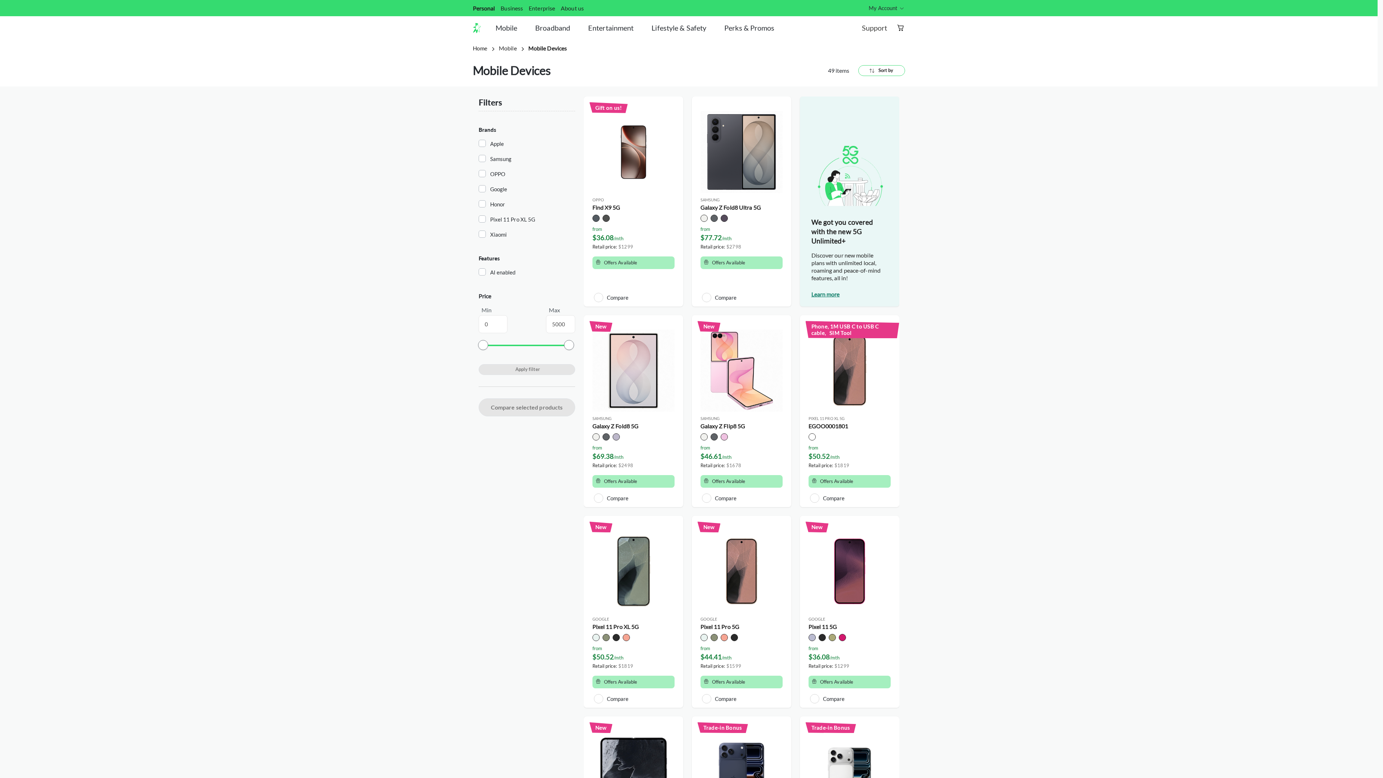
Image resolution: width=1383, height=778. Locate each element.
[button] (480, 28)
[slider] (483, 345)
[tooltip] (887, 8)
